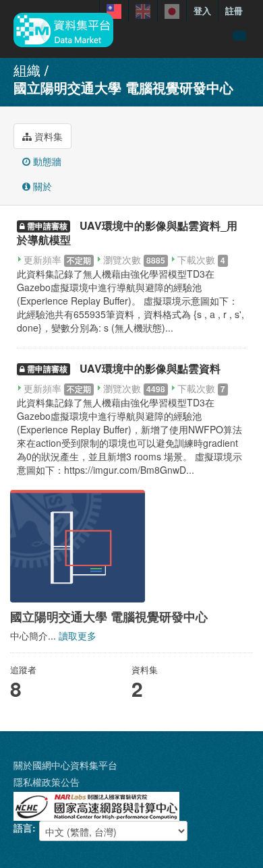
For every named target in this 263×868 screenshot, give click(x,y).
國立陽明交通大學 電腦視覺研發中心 (123, 87)
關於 (41, 186)
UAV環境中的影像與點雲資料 (150, 368)
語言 (22, 827)
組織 (26, 70)
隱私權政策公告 (46, 781)
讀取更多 (77, 635)
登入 (202, 10)
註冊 (234, 10)
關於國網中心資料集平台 (65, 765)
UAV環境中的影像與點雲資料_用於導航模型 (127, 232)
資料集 (47, 136)
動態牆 (45, 161)
